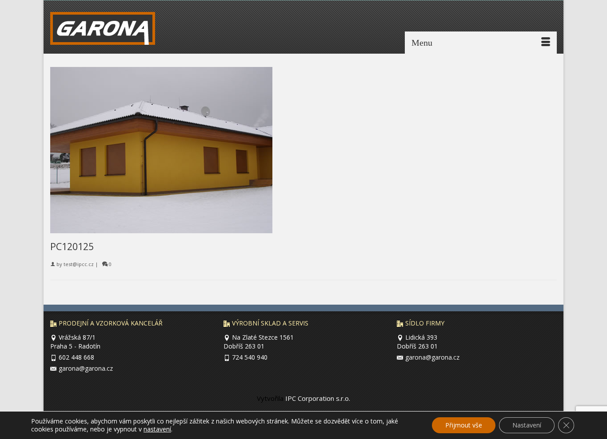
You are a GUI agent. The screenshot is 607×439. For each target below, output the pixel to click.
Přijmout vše (463, 425)
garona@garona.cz (86, 368)
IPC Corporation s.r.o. (317, 398)
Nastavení (526, 425)
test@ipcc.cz (79, 264)
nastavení (157, 429)
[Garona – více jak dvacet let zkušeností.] (108, 30)
